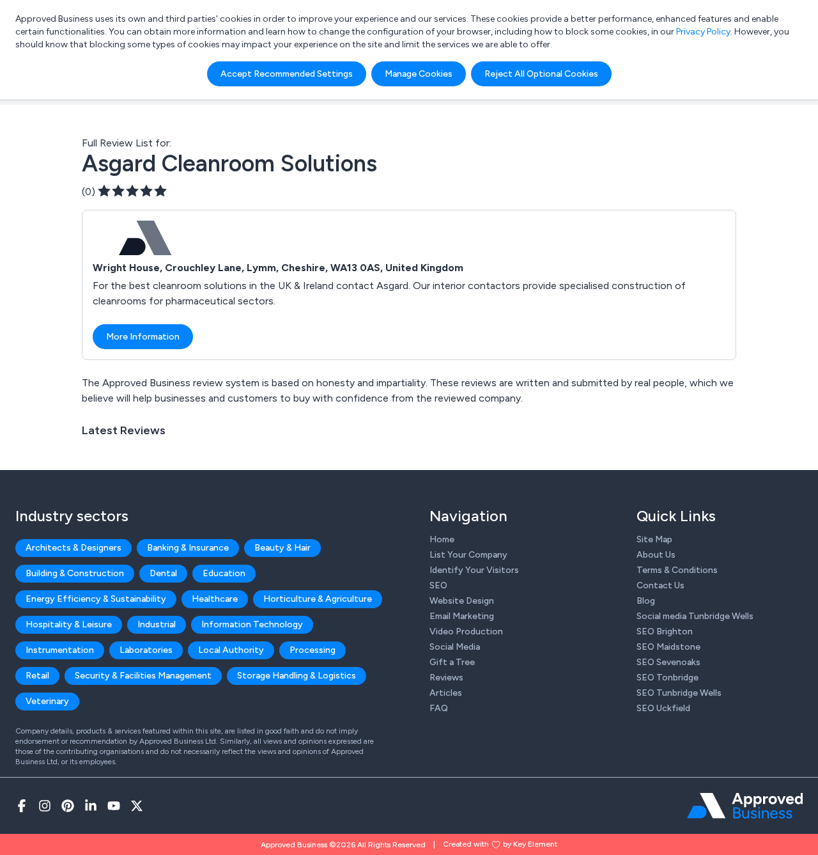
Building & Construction (75, 573)
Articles (445, 692)
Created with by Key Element (500, 844)
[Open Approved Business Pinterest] (67, 805)
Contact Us (660, 585)
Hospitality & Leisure (69, 624)
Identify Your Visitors (474, 570)
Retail (37, 675)
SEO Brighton (665, 631)
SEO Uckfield (663, 708)
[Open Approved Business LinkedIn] (90, 805)
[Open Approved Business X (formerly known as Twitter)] (136, 805)
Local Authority (231, 650)
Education (224, 573)
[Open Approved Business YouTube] (113, 805)
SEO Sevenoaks (668, 662)
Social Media (454, 646)
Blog (646, 600)
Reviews (446, 677)
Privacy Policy (703, 31)
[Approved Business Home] (745, 806)
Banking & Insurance (188, 547)
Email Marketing (461, 616)
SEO (438, 585)
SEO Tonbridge (667, 677)
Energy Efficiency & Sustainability (96, 598)
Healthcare (215, 598)
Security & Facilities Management (143, 675)
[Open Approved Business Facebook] (21, 805)
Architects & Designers (73, 547)
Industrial (156, 624)
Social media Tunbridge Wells (695, 616)
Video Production (466, 631)
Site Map (654, 539)
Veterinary (47, 701)
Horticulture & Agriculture (317, 598)
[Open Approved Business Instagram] (44, 805)
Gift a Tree (452, 662)
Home (441, 539)
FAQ (438, 708)
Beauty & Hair (282, 547)
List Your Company (468, 554)
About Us (656, 554)
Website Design (461, 600)
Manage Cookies (418, 73)
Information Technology (252, 624)
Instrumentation (60, 650)
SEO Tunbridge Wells (679, 692)
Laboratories (146, 650)
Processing (312, 650)
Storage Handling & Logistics (296, 675)
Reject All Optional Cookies (541, 73)
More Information (143, 336)
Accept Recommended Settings (286, 73)
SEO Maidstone (668, 646)
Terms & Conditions (677, 570)
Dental (163, 573)
